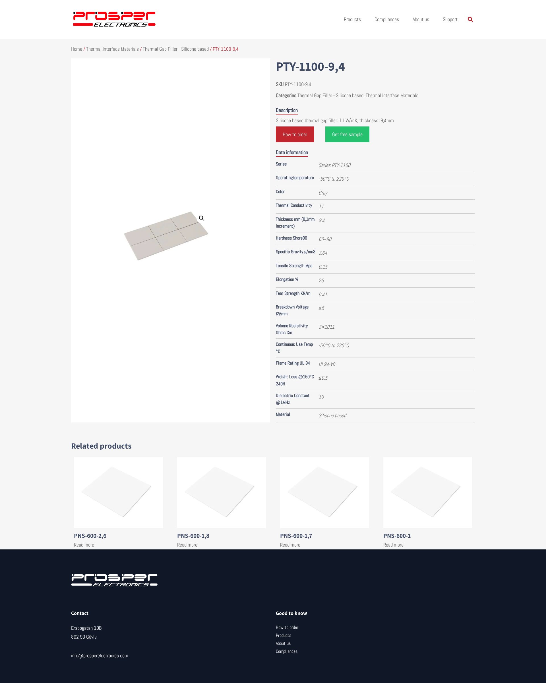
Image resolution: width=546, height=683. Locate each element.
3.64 (322, 253)
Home (76, 49)
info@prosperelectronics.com (99, 655)
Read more (84, 544)
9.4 (321, 220)
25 (321, 280)
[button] (470, 19)
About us (421, 19)
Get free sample (347, 134)
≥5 (321, 308)
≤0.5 (322, 378)
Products (352, 19)
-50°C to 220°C (333, 178)
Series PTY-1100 (334, 165)
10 (321, 396)
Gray (322, 192)
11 (321, 206)
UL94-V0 (326, 364)
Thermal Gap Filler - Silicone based (176, 49)
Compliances (387, 19)
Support (450, 19)
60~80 (324, 239)
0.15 (322, 266)
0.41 (322, 294)
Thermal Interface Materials (112, 49)
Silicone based (332, 415)
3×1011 (326, 327)
